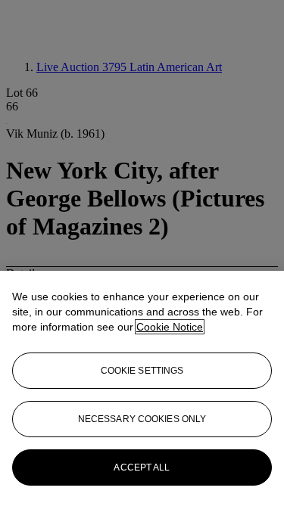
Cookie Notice (169, 327)
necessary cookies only (142, 419)
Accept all (142, 467)
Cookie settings (142, 370)
